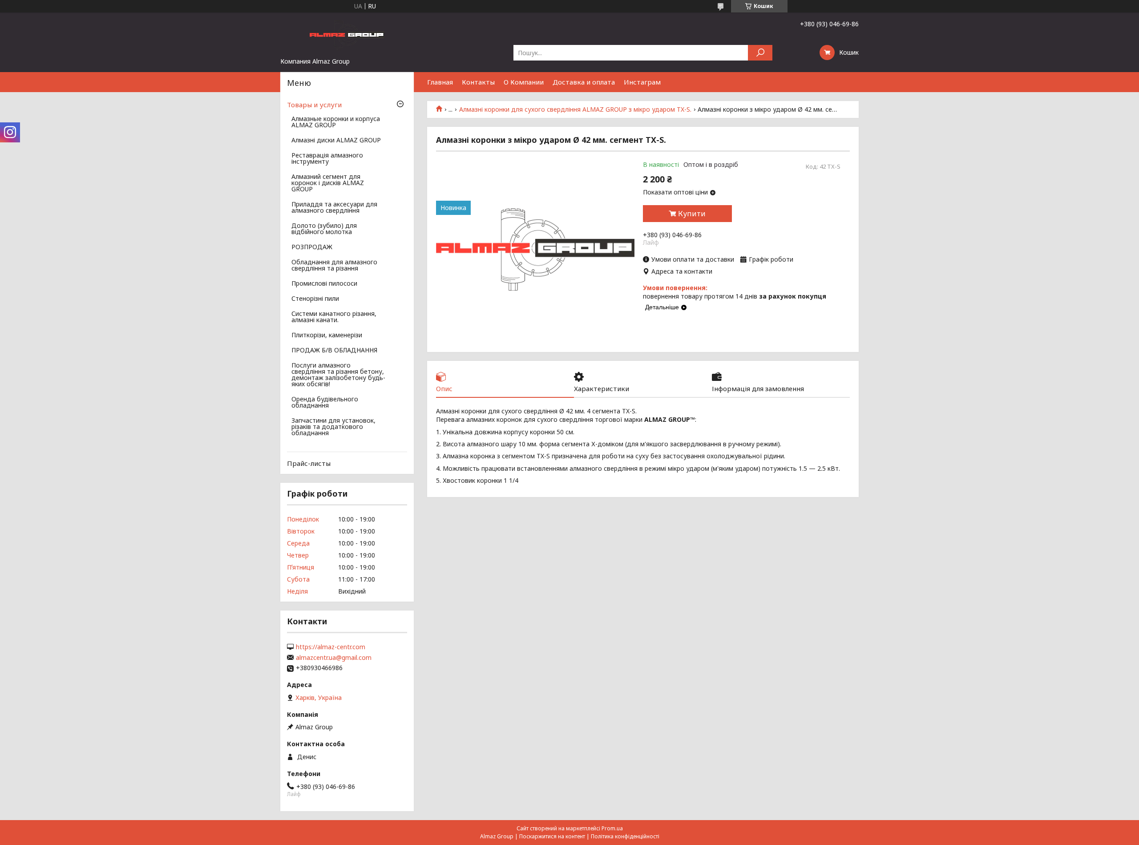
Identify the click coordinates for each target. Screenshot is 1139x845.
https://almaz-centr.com (330, 647)
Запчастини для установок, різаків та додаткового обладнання (333, 427)
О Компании (524, 81)
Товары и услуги (314, 104)
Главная (440, 81)
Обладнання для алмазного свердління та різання (334, 265)
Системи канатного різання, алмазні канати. (333, 317)
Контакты (478, 81)
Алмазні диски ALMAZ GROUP (336, 140)
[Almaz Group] (347, 34)
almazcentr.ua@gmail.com (334, 658)
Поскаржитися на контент (552, 836)
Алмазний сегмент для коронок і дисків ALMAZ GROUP (327, 183)
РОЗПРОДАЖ (311, 247)
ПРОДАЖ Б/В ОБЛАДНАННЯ (334, 350)
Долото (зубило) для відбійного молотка (324, 229)
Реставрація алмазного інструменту (327, 159)
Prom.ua (612, 828)
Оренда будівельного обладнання (324, 402)
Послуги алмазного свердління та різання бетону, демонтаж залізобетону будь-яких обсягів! (338, 375)
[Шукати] (760, 53)
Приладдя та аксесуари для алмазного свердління (334, 207)
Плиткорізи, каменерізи (326, 335)
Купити (692, 213)
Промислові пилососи (324, 283)
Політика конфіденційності (625, 836)
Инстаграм (642, 81)
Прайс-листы (309, 463)
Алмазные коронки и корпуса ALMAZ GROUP (335, 122)
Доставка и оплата (584, 81)
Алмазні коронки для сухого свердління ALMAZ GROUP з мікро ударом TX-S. (575, 109)
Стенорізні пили (315, 299)
